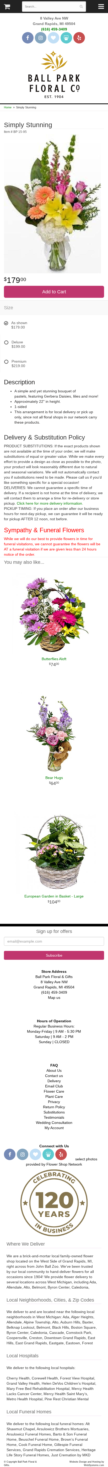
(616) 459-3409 (54, 29)
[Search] (81, 6)
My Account (54, 1128)
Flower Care (54, 1091)
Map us (54, 997)
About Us (54, 1070)
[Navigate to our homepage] (54, 74)
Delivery (54, 1081)
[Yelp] (79, 38)
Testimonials (54, 1117)
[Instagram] (40, 38)
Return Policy (54, 1107)
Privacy (54, 1102)
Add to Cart (54, 291)
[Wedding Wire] (66, 38)
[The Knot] (53, 38)
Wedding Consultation (54, 1123)
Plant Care (54, 1096)
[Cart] (7, 8)
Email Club (54, 1086)
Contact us (54, 1076)
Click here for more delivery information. (50, 503)
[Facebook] (28, 38)
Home (8, 107)
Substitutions (54, 1112)
